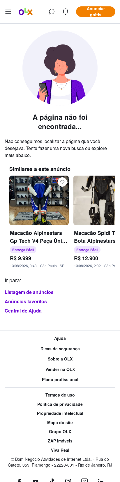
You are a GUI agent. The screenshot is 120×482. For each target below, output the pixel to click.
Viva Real (60, 450)
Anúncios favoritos (26, 301)
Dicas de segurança (60, 348)
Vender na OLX (60, 369)
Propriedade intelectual (60, 413)
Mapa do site (60, 422)
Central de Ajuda (23, 310)
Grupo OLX (60, 431)
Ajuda (60, 338)
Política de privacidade (60, 404)
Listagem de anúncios (29, 292)
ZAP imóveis (60, 441)
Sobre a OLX (60, 359)
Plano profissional (60, 379)
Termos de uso (60, 395)
